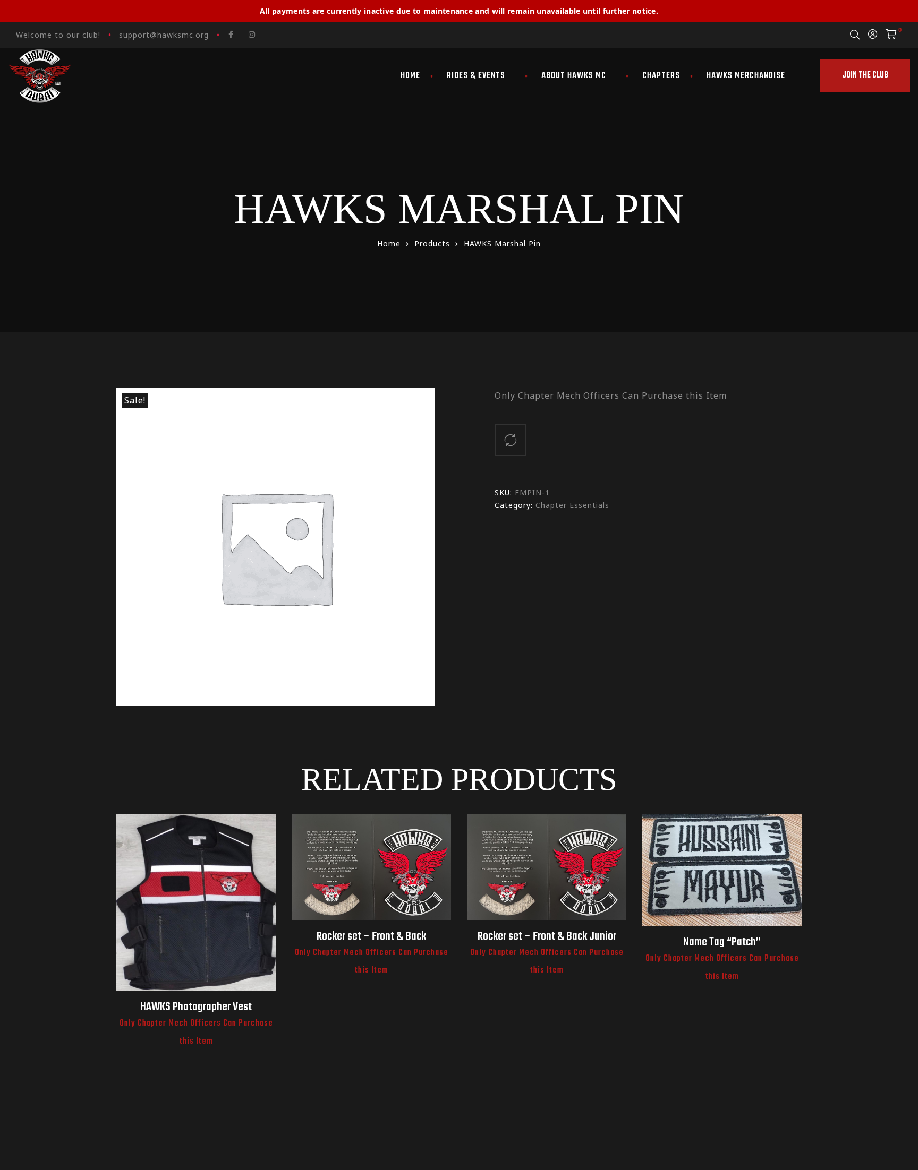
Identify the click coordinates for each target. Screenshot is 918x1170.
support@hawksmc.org (164, 35)
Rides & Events (476, 76)
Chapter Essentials (572, 505)
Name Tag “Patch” (722, 942)
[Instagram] (252, 34)
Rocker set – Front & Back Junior (547, 936)
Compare (510, 440)
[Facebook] (231, 34)
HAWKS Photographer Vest (196, 1007)
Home (410, 76)
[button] (865, 75)
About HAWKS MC (573, 76)
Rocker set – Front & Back (371, 936)
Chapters (661, 76)
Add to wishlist (196, 915)
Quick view (170, 915)
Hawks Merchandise (746, 76)
